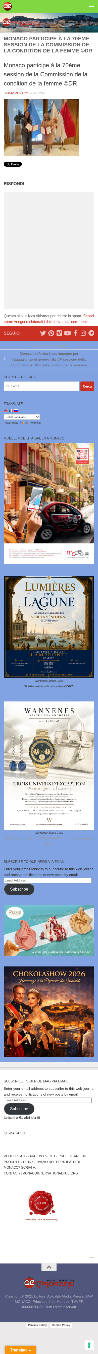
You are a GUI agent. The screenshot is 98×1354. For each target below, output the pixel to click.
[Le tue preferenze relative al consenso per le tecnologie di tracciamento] (89, 1345)
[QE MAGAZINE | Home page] (9, 6)
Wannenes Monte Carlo (49, 680)
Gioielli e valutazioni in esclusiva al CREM (49, 686)
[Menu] (91, 6)
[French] (11, 410)
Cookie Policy (61, 1325)
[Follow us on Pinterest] (51, 333)
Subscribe (19, 889)
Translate (35, 422)
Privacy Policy (37, 1325)
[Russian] (16, 410)
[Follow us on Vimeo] (59, 333)
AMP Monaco (17, 93)
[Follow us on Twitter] (43, 333)
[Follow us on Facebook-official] (75, 333)
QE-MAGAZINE (15, 1133)
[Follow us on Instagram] (83, 333)
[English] (6, 410)
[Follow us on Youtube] (67, 333)
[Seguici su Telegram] (91, 333)
